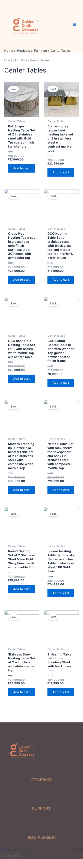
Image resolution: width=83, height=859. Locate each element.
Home (8, 60)
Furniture (21, 60)
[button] (25, 792)
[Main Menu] (74, 24)
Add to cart (21, 168)
